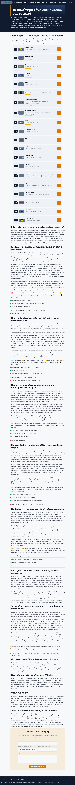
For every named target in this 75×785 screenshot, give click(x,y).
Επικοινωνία (71, 2)
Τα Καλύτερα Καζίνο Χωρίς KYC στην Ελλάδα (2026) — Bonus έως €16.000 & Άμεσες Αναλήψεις (48, 2)
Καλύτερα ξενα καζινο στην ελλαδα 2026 (20, 2)
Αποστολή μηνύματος (37, 766)
